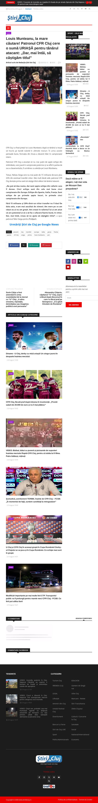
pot (48, 235)
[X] (78, 9)
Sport (9, 33)
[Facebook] (71, 9)
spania (9, 235)
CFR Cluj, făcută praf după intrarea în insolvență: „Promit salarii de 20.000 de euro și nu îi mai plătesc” (78, 120)
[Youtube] (86, 9)
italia (43, 232)
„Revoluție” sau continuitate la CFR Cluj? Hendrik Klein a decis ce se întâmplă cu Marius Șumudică (78, 145)
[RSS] (89, 9)
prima (30, 235)
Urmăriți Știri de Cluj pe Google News (34, 224)
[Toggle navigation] (8, 28)
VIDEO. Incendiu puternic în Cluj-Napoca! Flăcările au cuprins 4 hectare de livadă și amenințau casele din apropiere (33, 683)
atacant (15, 232)
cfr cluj (16, 235)
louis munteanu (39, 235)
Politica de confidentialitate (67, 800)
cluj (22, 232)
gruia (49, 232)
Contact (28, 9)
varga (23, 235)
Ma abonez (74, 305)
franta (56, 232)
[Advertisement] (34, 124)
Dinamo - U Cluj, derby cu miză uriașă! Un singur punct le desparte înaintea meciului (78, 97)
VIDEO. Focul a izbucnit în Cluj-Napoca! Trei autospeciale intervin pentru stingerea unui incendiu (33, 697)
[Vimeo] (82, 9)
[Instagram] (74, 9)
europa (36, 232)
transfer (28, 232)
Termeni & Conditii (85, 800)
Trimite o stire (38, 9)
